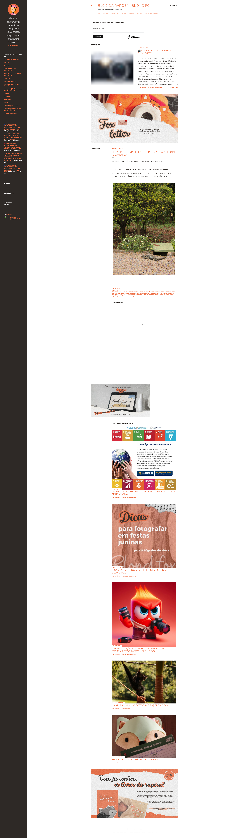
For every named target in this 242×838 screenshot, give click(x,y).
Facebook (7, 97)
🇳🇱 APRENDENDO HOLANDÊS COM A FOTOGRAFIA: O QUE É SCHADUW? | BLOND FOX (12, 168)
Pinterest (7, 100)
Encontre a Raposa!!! (11, 60)
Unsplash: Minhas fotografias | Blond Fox (140, 705)
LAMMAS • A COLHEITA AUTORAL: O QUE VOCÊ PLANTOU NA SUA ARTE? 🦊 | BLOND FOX (13, 136)
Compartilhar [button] (142, 87)
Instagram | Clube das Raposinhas (11, 85)
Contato (148, 13)
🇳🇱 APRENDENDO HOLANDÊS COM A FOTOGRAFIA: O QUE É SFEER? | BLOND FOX (12, 126)
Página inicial (103, 13)
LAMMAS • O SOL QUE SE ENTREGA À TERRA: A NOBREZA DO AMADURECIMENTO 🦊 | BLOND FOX (13, 157)
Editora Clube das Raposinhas (10, 69)
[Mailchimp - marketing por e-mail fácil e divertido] (133, 38)
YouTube (7, 66)
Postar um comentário (155, 87)
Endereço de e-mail (99, 28)
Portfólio (7, 78)
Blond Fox (13, 18)
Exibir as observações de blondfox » (15, 218)
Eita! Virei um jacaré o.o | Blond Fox (135, 759)
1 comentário (126, 708)
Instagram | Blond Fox (11, 81)
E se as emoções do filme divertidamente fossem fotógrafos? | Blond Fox (139, 650)
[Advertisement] (107, 365)
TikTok (6, 93)
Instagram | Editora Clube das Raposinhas (13, 89)
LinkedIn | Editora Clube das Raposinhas (12, 109)
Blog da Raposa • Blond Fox (125, 5)
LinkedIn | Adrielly (10, 113)
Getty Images (129, 13)
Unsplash (139, 13)
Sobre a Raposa (116, 13)
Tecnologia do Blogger (136, 829)
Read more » (174, 87)
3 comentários (126, 763)
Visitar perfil (13, 45)
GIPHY (6, 103)
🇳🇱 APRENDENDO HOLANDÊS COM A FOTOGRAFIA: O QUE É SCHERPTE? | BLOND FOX (13, 146)
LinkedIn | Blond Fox (11, 106)
